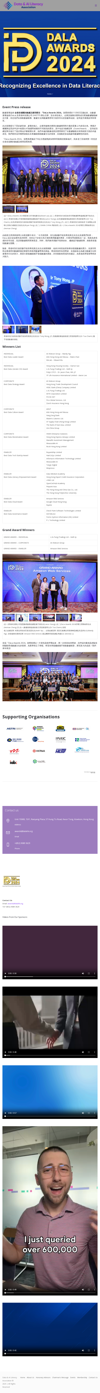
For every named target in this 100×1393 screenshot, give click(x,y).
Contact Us (93, 1377)
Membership (82, 1377)
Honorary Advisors (43, 1377)
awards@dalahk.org (15, 903)
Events (72, 1377)
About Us (30, 1377)
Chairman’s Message (60, 1377)
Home (49, 94)
